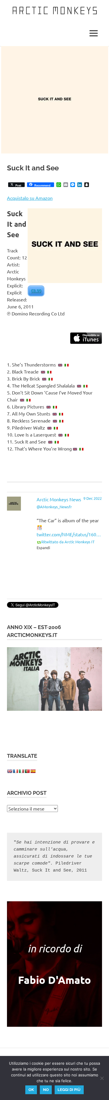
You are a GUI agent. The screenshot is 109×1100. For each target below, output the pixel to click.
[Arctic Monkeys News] (14, 508)
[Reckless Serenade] (55, 420)
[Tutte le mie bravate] (61, 413)
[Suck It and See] (50, 441)
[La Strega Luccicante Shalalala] (85, 385)
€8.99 (36, 290)
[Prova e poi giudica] (57, 441)
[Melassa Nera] (49, 371)
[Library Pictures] (49, 406)
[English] (9, 771)
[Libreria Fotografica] (55, 406)
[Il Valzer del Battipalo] (56, 427)
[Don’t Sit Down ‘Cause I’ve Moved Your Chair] (22, 399)
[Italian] (21, 771)
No (46, 1089)
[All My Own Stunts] (55, 413)
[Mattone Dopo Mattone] (51, 378)
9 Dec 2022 (92, 498)
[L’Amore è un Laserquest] (67, 434)
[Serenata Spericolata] (61, 420)
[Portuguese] (27, 771)
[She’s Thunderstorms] (60, 364)
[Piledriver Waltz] (49, 427)
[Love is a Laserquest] (60, 434)
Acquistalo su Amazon (30, 198)
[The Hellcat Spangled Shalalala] (79, 385)
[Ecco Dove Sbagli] (81, 448)
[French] (15, 771)
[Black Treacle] (43, 371)
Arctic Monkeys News (59, 499)
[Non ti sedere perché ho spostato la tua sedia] (28, 399)
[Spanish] (32, 771)
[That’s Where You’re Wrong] (75, 448)
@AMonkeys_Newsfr (54, 506)
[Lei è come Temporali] (67, 364)
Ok (31, 1089)
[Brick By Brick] (44, 378)
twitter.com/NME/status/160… (69, 534)
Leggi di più (69, 1089)
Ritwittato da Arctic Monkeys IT (67, 541)
